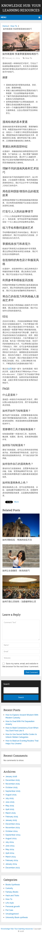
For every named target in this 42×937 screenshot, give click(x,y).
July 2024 (9, 842)
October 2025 (11, 787)
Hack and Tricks (12, 895)
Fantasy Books (11, 892)
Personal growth (12, 906)
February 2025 (11, 816)
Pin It (16, 502)
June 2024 (9, 846)
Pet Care (9, 910)
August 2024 (11, 838)
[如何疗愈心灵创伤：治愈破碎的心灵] (21, 587)
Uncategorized (12, 914)
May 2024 (9, 849)
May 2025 (9, 806)
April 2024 (9, 853)
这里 (10, 369)
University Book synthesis (16, 917)
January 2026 (11, 776)
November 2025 (12, 784)
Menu (3, 17)
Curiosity (9, 888)
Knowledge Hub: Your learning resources (17, 929)
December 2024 (12, 824)
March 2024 (10, 857)
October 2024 (11, 831)
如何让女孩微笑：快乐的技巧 (16, 570)
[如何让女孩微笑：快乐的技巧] (21, 556)
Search (7, 684)
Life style (9, 903)
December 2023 (12, 868)
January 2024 (11, 864)
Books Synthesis (12, 884)
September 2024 (12, 835)
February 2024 (11, 860)
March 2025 (10, 813)
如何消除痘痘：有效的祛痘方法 (17, 539)
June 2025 (9, 802)
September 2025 (12, 791)
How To (28, 58)
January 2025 (11, 820)
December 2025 (12, 780)
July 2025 (9, 798)
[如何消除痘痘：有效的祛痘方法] (21, 525)
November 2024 (12, 827)
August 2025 (10, 795)
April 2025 (9, 809)
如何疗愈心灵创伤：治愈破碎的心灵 (19, 601)
